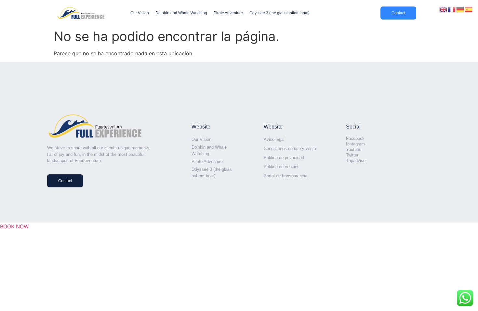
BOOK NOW (14, 226)
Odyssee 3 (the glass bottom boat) (279, 13)
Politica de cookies (281, 166)
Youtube (353, 149)
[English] (443, 9)
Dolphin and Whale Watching (181, 13)
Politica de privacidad (284, 157)
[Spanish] (469, 9)
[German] (460, 9)
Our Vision (139, 13)
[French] (452, 9)
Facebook (355, 138)
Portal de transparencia (285, 175)
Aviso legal (274, 139)
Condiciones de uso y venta (290, 148)
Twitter (352, 155)
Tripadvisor (356, 160)
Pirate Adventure (228, 13)
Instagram (355, 144)
